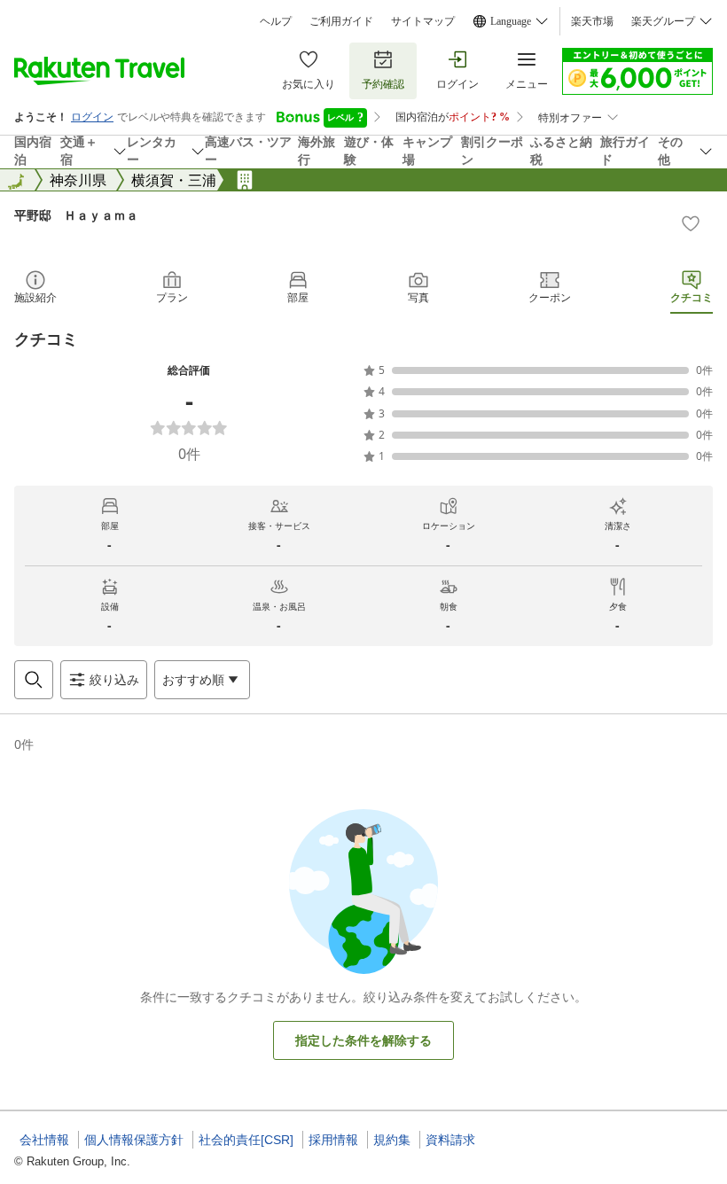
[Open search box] (33, 679)
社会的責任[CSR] (246, 1140)
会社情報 (44, 1140)
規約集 (391, 1140)
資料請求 (450, 1140)
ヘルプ (276, 21)
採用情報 (333, 1140)
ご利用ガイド (341, 21)
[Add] (690, 223)
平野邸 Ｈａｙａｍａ (76, 214)
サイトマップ (423, 21)
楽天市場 (592, 21)
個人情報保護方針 (134, 1140)
